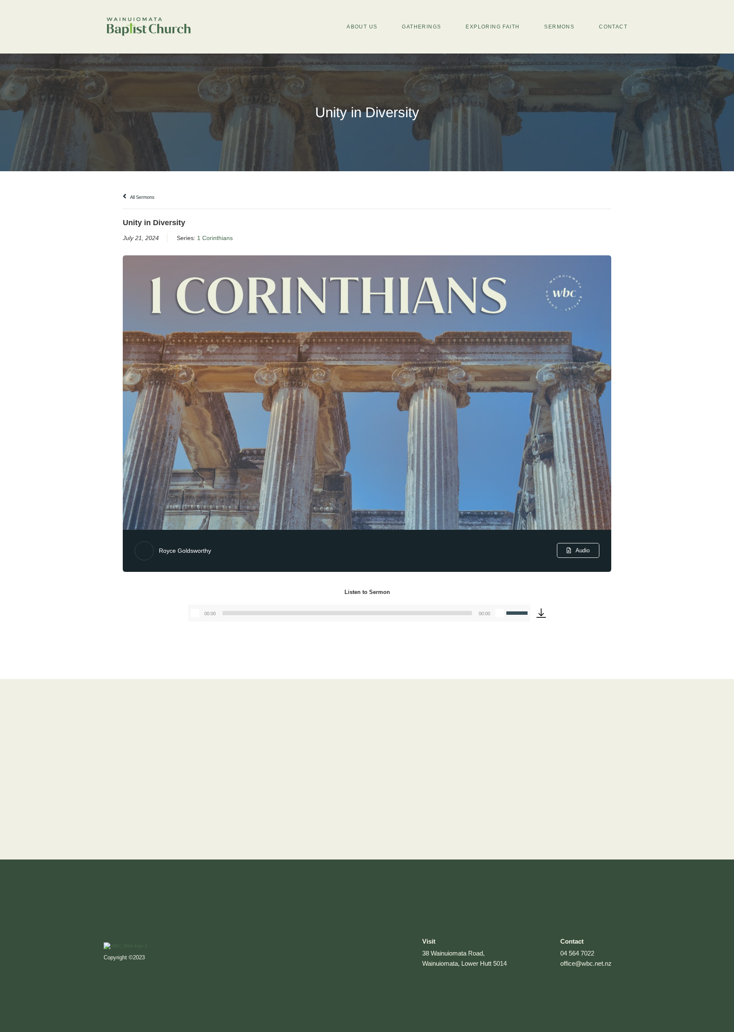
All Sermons (142, 197)
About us (362, 27)
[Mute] (499, 613)
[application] (359, 613)
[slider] (518, 612)
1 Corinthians (215, 238)
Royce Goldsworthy (185, 550)
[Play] (195, 613)
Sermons (559, 27)
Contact (613, 27)
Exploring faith (492, 27)
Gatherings (421, 27)
